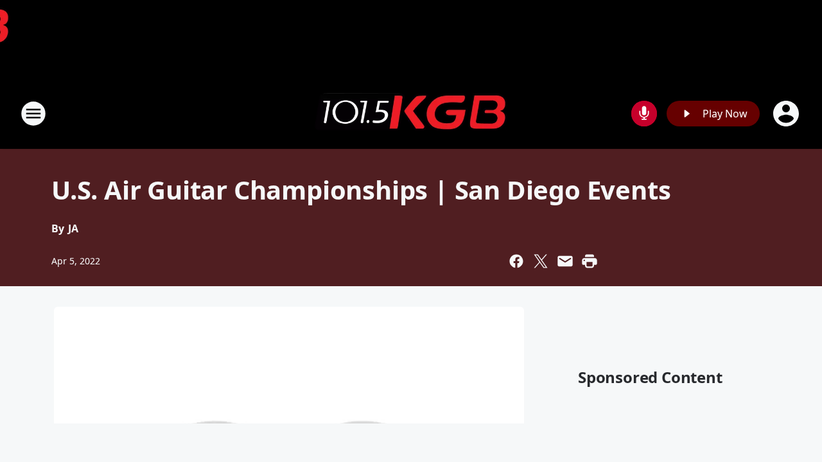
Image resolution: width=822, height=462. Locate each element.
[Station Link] (411, 113)
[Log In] (787, 113)
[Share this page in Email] (565, 261)
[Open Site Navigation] (33, 113)
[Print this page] (590, 261)
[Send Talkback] (644, 113)
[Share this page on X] (541, 261)
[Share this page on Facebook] (516, 261)
